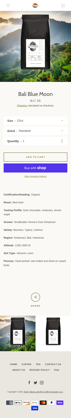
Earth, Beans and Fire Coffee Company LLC (43, 392)
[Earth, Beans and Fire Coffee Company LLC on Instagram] (42, 382)
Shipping (22, 105)
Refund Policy (39, 370)
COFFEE (26, 364)
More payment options (36, 176)
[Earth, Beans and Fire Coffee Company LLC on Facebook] (29, 382)
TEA (38, 364)
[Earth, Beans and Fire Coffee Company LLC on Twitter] (35, 382)
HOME (13, 364)
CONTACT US (53, 364)
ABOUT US (18, 370)
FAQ (56, 370)
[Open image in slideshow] (35, 46)
